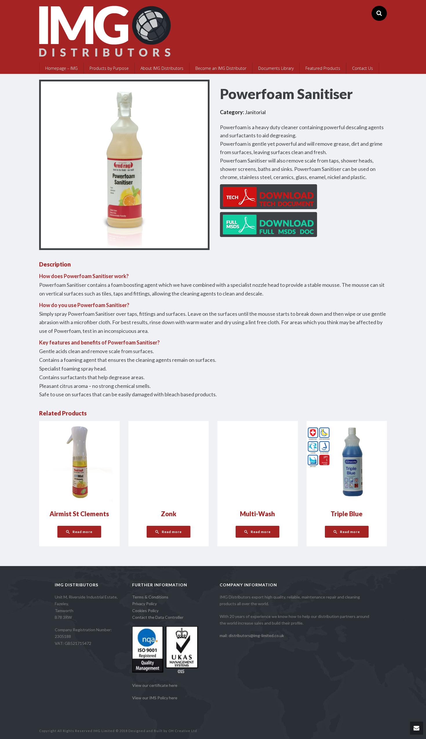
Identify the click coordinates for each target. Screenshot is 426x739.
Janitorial (255, 112)
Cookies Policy (145, 610)
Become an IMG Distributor (220, 68)
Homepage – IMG (61, 68)
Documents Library (276, 68)
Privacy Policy (144, 603)
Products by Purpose (109, 68)
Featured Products (322, 68)
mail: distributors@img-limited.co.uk (252, 635)
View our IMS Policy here (154, 697)
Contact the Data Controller (157, 617)
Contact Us (362, 68)
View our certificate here (154, 685)
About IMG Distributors (162, 68)
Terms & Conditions (150, 596)
